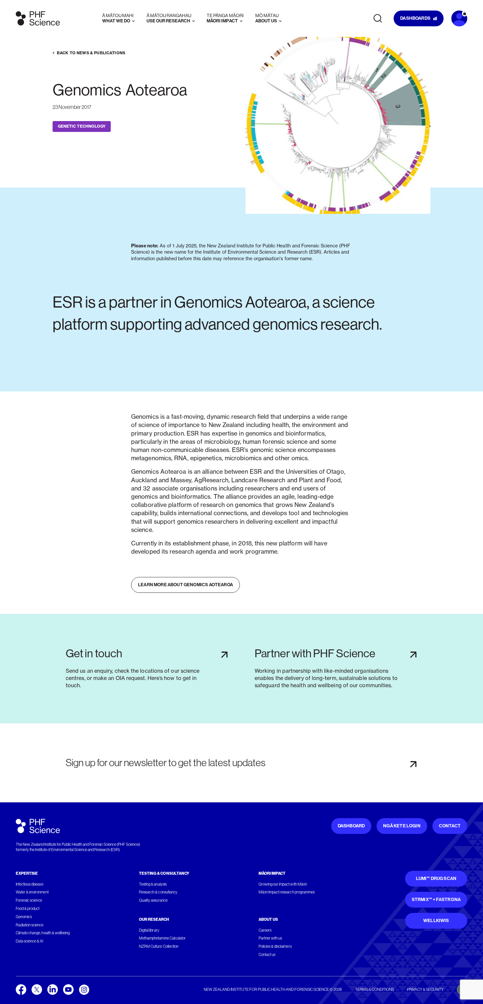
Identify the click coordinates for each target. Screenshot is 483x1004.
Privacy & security (425, 989)
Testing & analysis (153, 884)
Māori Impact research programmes (287, 892)
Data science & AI (29, 941)
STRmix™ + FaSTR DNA (436, 899)
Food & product (27, 908)
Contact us (267, 954)
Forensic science (29, 900)
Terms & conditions (374, 989)
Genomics (24, 917)
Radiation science (30, 925)
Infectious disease (29, 884)
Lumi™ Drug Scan (436, 878)
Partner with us (270, 938)
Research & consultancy (158, 892)
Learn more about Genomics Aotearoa (185, 585)
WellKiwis (436, 920)
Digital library (149, 930)
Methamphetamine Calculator (162, 938)
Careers (265, 930)
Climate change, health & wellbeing (43, 933)
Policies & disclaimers (275, 946)
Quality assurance (153, 900)
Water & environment (32, 892)
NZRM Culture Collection (158, 946)
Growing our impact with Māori (283, 884)
